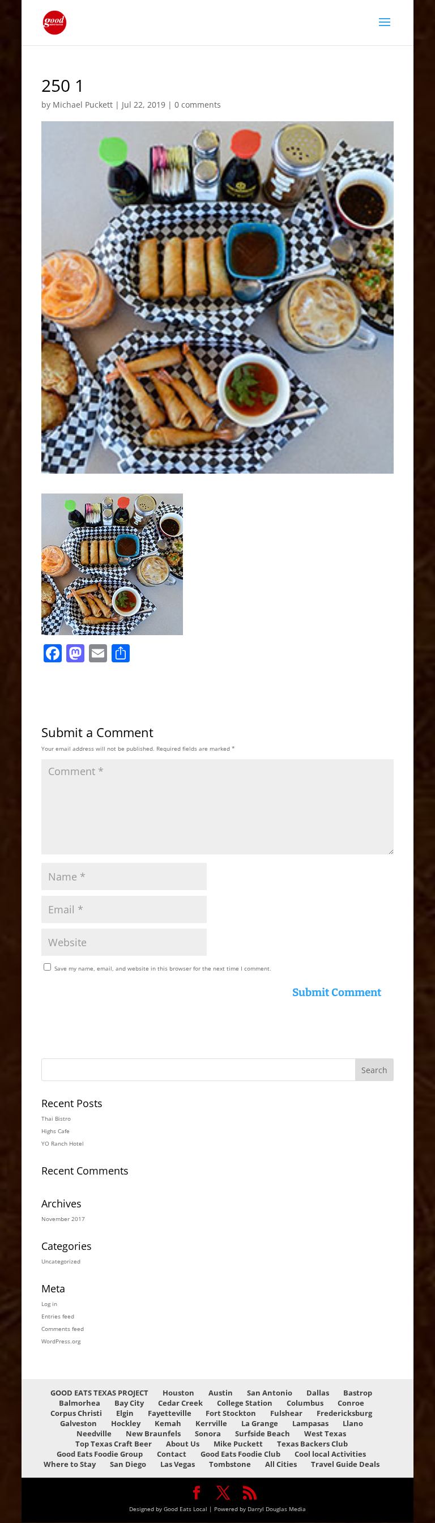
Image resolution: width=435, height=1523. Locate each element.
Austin (220, 1393)
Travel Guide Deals (345, 1464)
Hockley (125, 1423)
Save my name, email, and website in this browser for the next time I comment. (162, 968)
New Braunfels (153, 1433)
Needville (94, 1433)
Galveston (78, 1423)
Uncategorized (60, 1261)
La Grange (259, 1423)
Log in (49, 1304)
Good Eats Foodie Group (100, 1454)
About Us (182, 1444)
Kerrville (211, 1423)
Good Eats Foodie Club (240, 1454)
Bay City (129, 1403)
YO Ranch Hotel (62, 1143)
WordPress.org (60, 1341)
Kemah (168, 1423)
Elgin (125, 1413)
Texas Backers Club (312, 1444)
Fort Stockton (231, 1413)
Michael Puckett (83, 104)
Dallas (317, 1393)
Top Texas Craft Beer (113, 1444)
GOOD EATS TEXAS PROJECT (99, 1393)
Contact (171, 1454)
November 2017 (63, 1219)
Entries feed (57, 1316)
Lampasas (310, 1423)
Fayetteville (169, 1413)
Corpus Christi (76, 1413)
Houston (178, 1393)
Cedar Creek (180, 1403)
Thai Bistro (56, 1118)
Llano (353, 1423)
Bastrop (357, 1393)
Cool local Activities (330, 1454)
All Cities (281, 1464)
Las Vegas (177, 1464)
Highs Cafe (55, 1131)
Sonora (208, 1433)
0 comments (197, 104)
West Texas (325, 1433)
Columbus (305, 1403)
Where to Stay (70, 1464)
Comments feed (62, 1329)
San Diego (128, 1464)
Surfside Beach (262, 1433)
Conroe (351, 1403)
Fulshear (286, 1413)
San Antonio (269, 1393)
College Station (244, 1403)
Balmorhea (79, 1403)
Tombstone (230, 1464)
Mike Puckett (238, 1444)
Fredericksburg (344, 1413)
